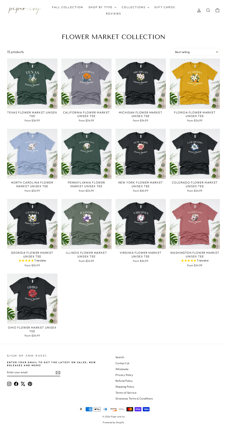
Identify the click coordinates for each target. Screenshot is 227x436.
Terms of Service (125, 392)
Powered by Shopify (113, 422)
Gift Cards (164, 7)
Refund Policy (124, 380)
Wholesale (121, 369)
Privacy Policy (124, 375)
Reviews (113, 13)
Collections (134, 7)
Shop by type (101, 7)
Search (119, 357)
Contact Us (122, 363)
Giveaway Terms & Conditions (134, 398)
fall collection (67, 7)
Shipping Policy (124, 386)
